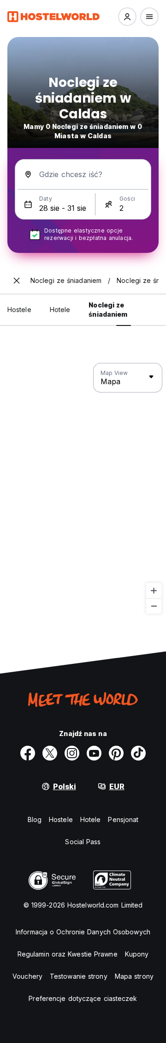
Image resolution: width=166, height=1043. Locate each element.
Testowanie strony (78, 976)
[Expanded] (17, 281)
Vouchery (27, 976)
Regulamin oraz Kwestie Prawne (68, 954)
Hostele (61, 819)
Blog (35, 819)
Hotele (90, 819)
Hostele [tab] (19, 309)
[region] (83, 488)
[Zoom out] (153, 606)
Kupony (137, 954)
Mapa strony (134, 976)
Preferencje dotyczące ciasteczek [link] (83, 998)
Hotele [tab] (60, 309)
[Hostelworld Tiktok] (138, 753)
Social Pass (83, 842)
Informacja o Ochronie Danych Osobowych (83, 932)
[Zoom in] (153, 590)
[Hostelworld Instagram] (72, 753)
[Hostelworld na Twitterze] (49, 753)
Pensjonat (123, 819)
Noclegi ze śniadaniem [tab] (108, 309)
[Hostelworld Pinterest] (116, 753)
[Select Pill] (127, 16)
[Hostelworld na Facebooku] (27, 753)
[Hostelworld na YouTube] (94, 753)
